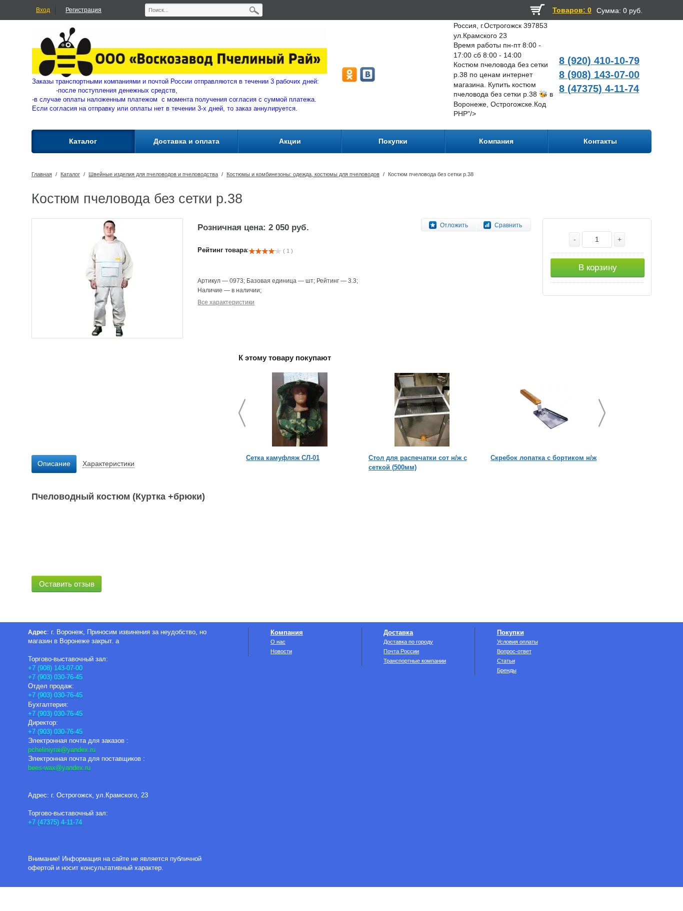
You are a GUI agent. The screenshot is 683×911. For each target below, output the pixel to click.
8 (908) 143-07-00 (599, 74)
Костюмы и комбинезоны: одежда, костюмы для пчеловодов (303, 174)
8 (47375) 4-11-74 (599, 88)
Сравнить (508, 225)
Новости (281, 651)
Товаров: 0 (572, 10)
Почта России (401, 651)
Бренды (506, 670)
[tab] (54, 464)
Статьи (506, 661)
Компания (286, 632)
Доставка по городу (408, 642)
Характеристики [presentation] (108, 464)
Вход (43, 10)
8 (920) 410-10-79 (599, 60)
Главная (42, 174)
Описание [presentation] (54, 464)
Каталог (70, 174)
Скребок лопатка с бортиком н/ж (543, 458)
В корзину (597, 267)
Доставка (398, 632)
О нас (278, 642)
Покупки (510, 632)
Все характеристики (226, 302)
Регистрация (84, 10)
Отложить (454, 225)
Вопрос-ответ (514, 651)
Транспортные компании (415, 661)
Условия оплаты (517, 642)
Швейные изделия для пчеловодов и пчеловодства (153, 174)
